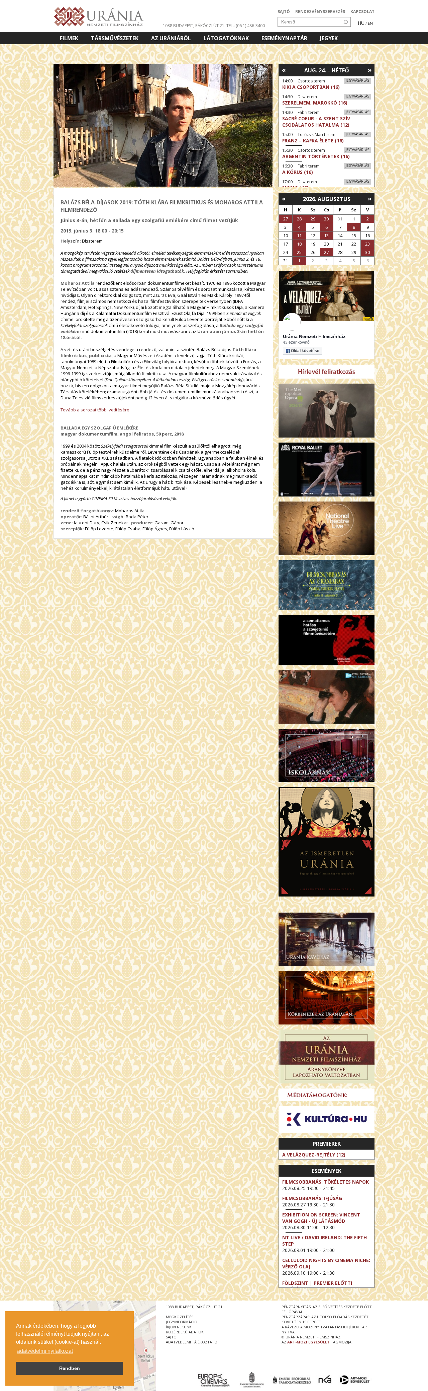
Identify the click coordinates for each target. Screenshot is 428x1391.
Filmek (69, 38)
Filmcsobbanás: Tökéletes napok (325, 1182)
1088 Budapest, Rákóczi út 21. (194, 25)
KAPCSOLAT (362, 11)
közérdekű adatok (185, 1331)
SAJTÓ (284, 11)
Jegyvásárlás (357, 80)
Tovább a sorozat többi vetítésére (95, 410)
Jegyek (329, 38)
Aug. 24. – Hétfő (326, 70)
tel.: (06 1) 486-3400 (245, 25)
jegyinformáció (181, 1321)
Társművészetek (114, 38)
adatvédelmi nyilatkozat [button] (45, 1351)
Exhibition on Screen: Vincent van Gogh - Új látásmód (321, 1217)
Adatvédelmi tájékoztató (191, 1341)
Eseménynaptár (284, 38)
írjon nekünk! (179, 1326)
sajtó (171, 1336)
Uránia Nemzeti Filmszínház (314, 336)
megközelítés (179, 1316)
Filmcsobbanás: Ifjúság (312, 1198)
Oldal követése (305, 350)
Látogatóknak (226, 38)
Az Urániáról (171, 38)
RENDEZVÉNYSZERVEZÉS (320, 11)
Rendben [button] (69, 1368)
